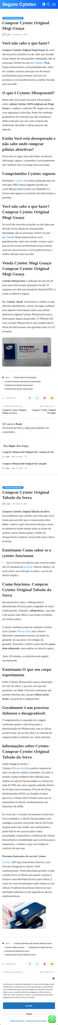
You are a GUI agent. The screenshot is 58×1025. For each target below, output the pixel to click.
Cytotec (39, 63)
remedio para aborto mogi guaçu (19, 389)
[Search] (48, 4)
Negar (29, 1014)
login (27, 428)
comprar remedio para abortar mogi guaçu (23, 381)
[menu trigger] (54, 4)
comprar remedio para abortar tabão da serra (33, 943)
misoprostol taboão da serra (17, 951)
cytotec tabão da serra (14, 947)
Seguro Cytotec (19, 4)
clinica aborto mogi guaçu (25, 377)
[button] (53, 978)
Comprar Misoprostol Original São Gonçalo (24, 463)
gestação (28, 567)
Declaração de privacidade (36, 1021)
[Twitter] (37, 398)
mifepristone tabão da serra (40, 947)
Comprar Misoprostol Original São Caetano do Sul (28, 452)
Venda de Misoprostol (13, 18)
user (8, 34)
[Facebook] (30, 398)
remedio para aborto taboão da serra (20, 955)
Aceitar (29, 1005)
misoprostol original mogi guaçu (19, 385)
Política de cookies (17, 1021)
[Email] (52, 398)
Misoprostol (23, 631)
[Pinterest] (45, 398)
